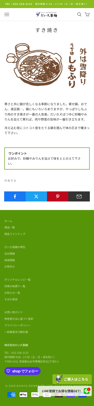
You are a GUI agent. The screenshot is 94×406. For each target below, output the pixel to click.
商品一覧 (9, 227)
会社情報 (9, 253)
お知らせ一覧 (12, 292)
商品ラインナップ (14, 234)
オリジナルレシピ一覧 (17, 279)
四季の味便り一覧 (14, 286)
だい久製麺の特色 (14, 247)
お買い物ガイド (13, 312)
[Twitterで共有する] (36, 196)
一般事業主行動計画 (16, 332)
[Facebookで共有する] (15, 196)
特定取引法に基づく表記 (18, 318)
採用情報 (9, 260)
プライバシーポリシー (17, 325)
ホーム (8, 221)
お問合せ (9, 266)
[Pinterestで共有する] (57, 196)
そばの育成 (10, 299)
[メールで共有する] (79, 196)
